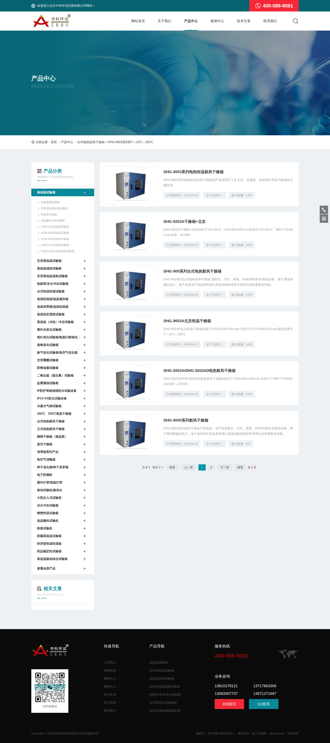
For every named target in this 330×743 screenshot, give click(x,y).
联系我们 (270, 21)
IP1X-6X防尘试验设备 (52, 398)
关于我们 (164, 21)
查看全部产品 (46, 568)
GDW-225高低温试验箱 (55, 245)
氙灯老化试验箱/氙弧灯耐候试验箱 (59, 337)
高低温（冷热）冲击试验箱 (55, 322)
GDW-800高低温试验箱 (55, 232)
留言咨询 (110, 702)
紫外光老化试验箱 (49, 329)
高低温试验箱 (46, 192)
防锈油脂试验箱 (47, 367)
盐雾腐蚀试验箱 (47, 383)
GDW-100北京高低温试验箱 (57, 251)
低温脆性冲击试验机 (53, 220)
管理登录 (293, 733)
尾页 (240, 467)
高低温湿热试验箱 (49, 268)
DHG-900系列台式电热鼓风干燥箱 (192, 271)
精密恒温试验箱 (47, 513)
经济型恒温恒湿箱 (49, 543)
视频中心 (110, 678)
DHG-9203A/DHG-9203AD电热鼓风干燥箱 (199, 370)
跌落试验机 (44, 528)
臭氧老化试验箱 (47, 344)
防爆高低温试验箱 (49, 536)
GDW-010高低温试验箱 (55, 226)
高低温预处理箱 (50, 202)
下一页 (224, 467)
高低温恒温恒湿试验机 (54, 208)
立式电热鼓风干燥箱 (51, 429)
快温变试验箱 (49, 214)
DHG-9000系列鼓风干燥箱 (185, 420)
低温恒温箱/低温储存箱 (52, 299)
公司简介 (110, 662)
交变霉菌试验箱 (47, 360)
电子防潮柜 (44, 474)
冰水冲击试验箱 (47, 505)
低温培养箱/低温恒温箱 (52, 306)
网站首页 (138, 21)
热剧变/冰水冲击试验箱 (52, 283)
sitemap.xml (276, 733)
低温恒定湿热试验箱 (51, 314)
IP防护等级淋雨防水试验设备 (57, 390)
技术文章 (244, 21)
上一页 (188, 467)
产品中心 (191, 21)
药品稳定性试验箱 (49, 551)
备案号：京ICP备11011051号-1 (215, 733)
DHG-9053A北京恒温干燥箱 (187, 321)
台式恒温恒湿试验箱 (51, 291)
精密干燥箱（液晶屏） (52, 436)
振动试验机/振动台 (49, 490)
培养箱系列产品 (47, 451)
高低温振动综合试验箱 (52, 558)
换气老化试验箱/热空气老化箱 (57, 352)
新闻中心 (217, 21)
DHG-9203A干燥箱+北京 (184, 221)
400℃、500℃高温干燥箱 (54, 413)
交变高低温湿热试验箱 (52, 276)
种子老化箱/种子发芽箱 (52, 467)
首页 (54, 142)
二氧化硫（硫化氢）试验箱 (55, 375)
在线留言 (229, 704)
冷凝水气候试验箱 (49, 406)
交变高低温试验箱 (49, 260)
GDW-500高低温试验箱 (55, 238)
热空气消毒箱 (46, 459)
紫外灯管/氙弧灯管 (49, 482)
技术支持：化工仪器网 (252, 733)
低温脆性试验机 (47, 520)
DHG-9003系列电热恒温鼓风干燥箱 (193, 172)
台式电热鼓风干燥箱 (91, 142)
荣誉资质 (110, 670)
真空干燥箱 (44, 444)
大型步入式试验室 (49, 497)
